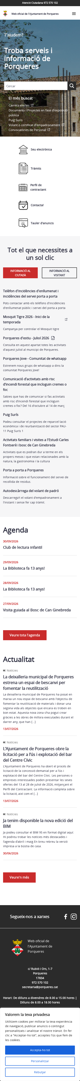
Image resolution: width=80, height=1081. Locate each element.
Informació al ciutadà (20, 273)
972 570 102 (40, 982)
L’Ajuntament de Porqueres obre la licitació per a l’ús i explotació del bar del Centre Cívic (37, 754)
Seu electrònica (41, 149)
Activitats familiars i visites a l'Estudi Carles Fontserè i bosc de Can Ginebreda (36, 442)
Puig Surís (16, 120)
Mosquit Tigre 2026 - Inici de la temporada (26, 319)
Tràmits (36, 168)
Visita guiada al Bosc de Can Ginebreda (37, 609)
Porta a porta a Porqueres (23, 470)
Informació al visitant (59, 273)
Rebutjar (40, 1072)
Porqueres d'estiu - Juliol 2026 (26, 338)
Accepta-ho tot (40, 1050)
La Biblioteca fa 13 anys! (24, 568)
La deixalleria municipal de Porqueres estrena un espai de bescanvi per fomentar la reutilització (38, 682)
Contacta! (37, 205)
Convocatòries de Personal (27, 130)
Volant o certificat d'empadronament (34, 125)
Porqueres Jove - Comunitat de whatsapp (34, 358)
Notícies (12, 670)
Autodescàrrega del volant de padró (31, 490)
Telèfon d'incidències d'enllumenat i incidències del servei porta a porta (30, 294)
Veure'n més (19, 877)
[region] (40, 1044)
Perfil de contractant (38, 187)
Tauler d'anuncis (42, 223)
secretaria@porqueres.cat (40, 987)
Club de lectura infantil (22, 547)
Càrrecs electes (19, 105)
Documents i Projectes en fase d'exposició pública (38, 112)
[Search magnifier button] (71, 85)
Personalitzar (40, 1061)
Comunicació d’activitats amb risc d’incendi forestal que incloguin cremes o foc (35, 384)
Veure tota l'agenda (25, 635)
